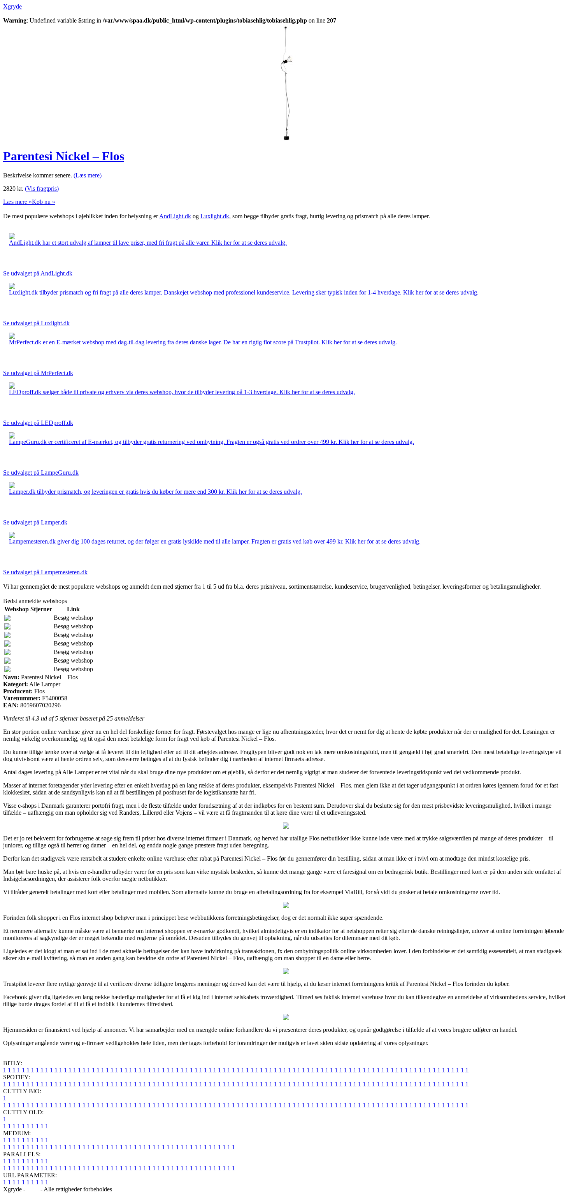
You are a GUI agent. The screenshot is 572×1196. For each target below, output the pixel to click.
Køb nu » (43, 201)
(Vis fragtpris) (42, 188)
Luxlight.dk (214, 216)
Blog (33, 1189)
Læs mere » (17, 201)
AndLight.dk (175, 216)
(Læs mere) (88, 175)
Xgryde (12, 6)
